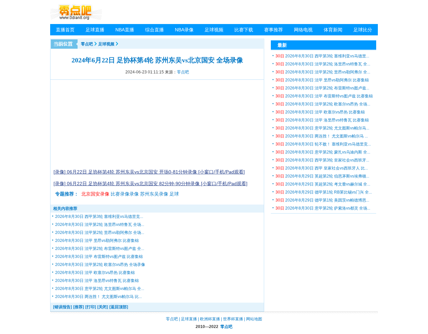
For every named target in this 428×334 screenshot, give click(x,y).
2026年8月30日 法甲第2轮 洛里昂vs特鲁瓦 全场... (99, 224)
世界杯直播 (233, 319)
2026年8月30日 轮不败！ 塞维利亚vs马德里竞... (323, 144)
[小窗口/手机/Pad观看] (221, 172)
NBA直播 (124, 29)
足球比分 (362, 29)
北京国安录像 (95, 194)
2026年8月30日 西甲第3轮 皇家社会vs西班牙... (322, 160)
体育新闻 (333, 29)
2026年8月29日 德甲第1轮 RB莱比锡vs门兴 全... (324, 192)
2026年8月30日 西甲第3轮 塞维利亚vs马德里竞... (99, 216)
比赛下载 (243, 29)
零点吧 (87, 44)
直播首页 (65, 29)
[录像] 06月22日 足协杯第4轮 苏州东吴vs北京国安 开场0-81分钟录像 (126, 172)
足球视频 (214, 29)
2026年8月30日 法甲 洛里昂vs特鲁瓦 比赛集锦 (97, 280)
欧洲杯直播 (210, 319)
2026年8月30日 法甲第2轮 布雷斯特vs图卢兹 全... (99, 248)
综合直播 (154, 29)
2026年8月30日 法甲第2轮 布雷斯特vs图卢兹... (322, 88)
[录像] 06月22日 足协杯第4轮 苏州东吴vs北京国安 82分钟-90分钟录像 (127, 183)
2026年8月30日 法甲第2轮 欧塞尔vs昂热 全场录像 (100, 264)
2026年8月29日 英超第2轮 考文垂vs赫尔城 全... (323, 184)
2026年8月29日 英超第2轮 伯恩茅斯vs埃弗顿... (322, 176)
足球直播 (95, 29)
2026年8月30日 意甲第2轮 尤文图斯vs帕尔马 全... (99, 288)
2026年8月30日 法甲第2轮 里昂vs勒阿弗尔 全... (323, 72)
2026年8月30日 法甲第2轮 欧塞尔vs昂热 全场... (323, 104)
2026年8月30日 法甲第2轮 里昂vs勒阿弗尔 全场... (99, 232)
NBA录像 (184, 29)
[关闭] (102, 307)
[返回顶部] (118, 307)
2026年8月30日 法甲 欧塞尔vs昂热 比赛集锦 (95, 272)
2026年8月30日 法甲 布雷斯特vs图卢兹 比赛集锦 (99, 256)
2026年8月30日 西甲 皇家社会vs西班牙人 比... (322, 168)
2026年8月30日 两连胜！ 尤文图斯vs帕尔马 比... (98, 296)
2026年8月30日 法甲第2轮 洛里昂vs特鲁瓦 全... (323, 64)
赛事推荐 (273, 29)
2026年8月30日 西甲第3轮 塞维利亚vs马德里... (322, 56)
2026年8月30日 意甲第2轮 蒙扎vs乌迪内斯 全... (323, 152)
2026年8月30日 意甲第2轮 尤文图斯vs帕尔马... (322, 128)
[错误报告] (62, 307)
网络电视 (303, 29)
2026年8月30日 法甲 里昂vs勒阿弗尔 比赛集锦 (97, 240)
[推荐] (78, 307)
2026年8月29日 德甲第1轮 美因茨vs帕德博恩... (322, 200)
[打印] (90, 307)
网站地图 (254, 319)
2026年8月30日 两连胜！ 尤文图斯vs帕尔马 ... (322, 136)
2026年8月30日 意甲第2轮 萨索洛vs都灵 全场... (323, 208)
